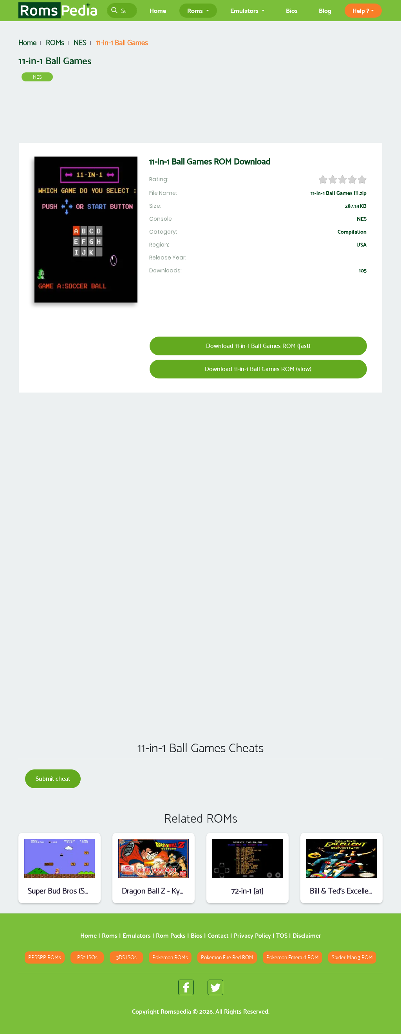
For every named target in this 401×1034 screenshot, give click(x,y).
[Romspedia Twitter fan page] (215, 987)
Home (158, 10)
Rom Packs (171, 935)
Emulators (137, 935)
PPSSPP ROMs (44, 957)
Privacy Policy (252, 935)
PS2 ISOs (87, 957)
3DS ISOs (126, 957)
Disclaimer (307, 935)
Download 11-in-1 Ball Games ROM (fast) (258, 345)
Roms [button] (195, 10)
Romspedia (176, 1011)
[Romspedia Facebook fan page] (186, 987)
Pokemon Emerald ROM (292, 957)
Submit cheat (53, 778)
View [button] (60, 858)
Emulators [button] (245, 10)
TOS (281, 935)
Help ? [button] (360, 10)
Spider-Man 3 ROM (352, 957)
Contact (218, 935)
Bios (292, 10)
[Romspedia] (57, 10)
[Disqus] (200, 622)
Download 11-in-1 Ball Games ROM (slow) (258, 369)
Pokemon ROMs (170, 957)
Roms (109, 935)
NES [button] (37, 77)
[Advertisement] (200, 113)
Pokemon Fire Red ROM (227, 957)
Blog (325, 10)
